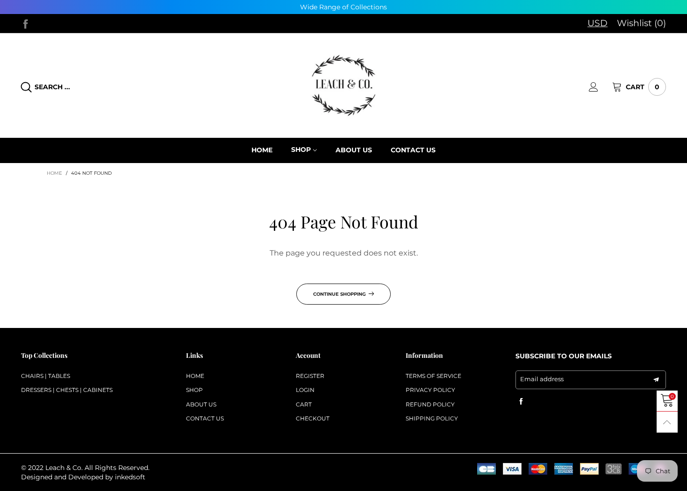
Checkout (312, 418)
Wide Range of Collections (343, 7)
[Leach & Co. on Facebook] (521, 401)
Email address (542, 379)
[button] (656, 379)
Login (305, 389)
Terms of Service (433, 375)
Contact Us (205, 418)
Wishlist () (641, 23)
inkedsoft (130, 477)
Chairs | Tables (45, 375)
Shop (301, 149)
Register (310, 375)
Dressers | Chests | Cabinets (67, 389)
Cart (304, 404)
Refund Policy (430, 404)
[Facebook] (25, 22)
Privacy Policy (430, 389)
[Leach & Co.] (343, 86)
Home (195, 375)
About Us (201, 404)
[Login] (600, 87)
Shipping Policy (432, 418)
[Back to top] (667, 422)
